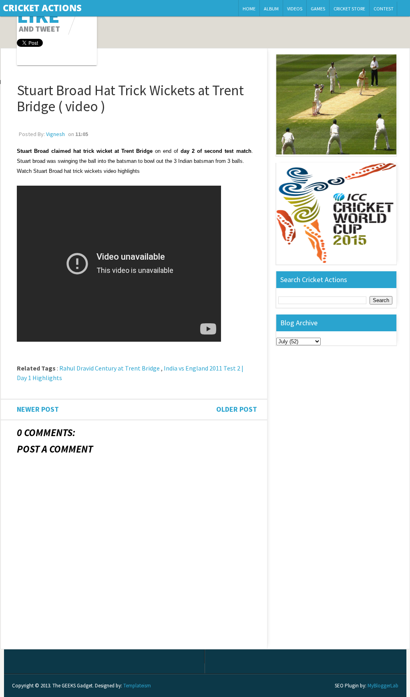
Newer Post (38, 409)
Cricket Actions (42, 8)
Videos (294, 9)
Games (318, 9)
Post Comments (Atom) (71, 642)
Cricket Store (349, 9)
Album (271, 9)
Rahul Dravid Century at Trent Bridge (109, 368)
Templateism (137, 685)
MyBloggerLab (383, 685)
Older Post (236, 409)
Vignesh (55, 134)
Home (249, 9)
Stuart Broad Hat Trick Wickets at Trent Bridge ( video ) (130, 98)
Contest (384, 9)
